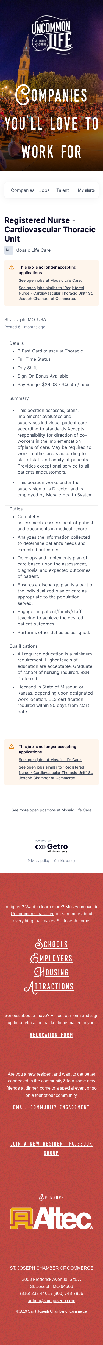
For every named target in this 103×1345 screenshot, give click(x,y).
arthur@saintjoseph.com (51, 1300)
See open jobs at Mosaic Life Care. (50, 280)
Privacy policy (39, 861)
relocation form (51, 1035)
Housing (51, 973)
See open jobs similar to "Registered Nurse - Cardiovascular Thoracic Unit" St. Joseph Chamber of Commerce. (56, 293)
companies (22, 190)
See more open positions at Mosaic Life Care (51, 810)
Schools (51, 945)
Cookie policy (64, 861)
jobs (44, 190)
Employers (51, 959)
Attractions (51, 987)
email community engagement (51, 1108)
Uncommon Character (32, 913)
